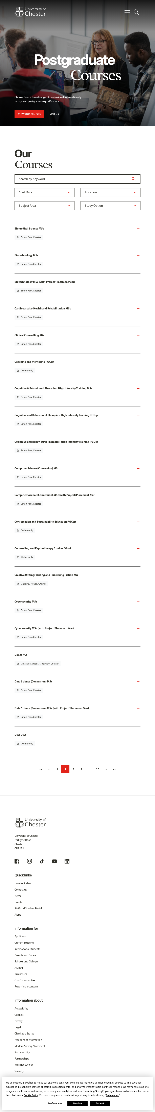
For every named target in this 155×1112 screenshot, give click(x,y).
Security (19, 1071)
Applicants (21, 936)
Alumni (19, 967)
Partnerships (22, 1058)
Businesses (21, 974)
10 (97, 769)
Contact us (21, 889)
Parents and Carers (25, 955)
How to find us (23, 883)
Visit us (54, 114)
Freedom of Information (28, 1040)
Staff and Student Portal (28, 908)
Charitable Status (24, 1033)
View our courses (29, 114)
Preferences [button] (112, 1095)
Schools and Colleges (27, 961)
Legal (18, 1027)
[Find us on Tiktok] (42, 861)
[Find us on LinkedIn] (67, 861)
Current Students (25, 942)
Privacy (19, 1021)
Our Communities (25, 980)
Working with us (24, 1065)
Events (18, 902)
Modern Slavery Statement (30, 1046)
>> (113, 769)
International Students (27, 949)
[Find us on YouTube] (54, 861)
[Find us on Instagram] (29, 861)
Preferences (55, 1103)
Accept (100, 1103)
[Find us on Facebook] (17, 861)
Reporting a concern (26, 986)
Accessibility (21, 1008)
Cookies (19, 1015)
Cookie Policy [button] (31, 1095)
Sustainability (22, 1052)
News (18, 896)
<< (41, 769)
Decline (77, 1103)
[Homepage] (30, 12)
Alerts (18, 914)
